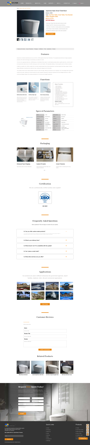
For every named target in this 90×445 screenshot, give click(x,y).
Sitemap (48, 440)
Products (48, 429)
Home (48, 427)
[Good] (27, 322)
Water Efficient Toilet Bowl (23, 374)
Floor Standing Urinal (80, 436)
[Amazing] (28, 322)
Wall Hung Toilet (79, 431)
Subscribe (9, 439)
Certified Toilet (79, 435)
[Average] (26, 322)
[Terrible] (24, 322)
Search (75, 3)
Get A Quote (50, 33)
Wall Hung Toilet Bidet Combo (67, 374)
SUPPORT (51, 3)
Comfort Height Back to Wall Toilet (37, 374)
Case (48, 433)
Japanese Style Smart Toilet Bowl (24, 8)
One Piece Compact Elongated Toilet (52, 374)
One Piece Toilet (79, 429)
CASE (45, 3)
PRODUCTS (28, 3)
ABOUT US (37, 3)
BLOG (58, 3)
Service (48, 435)
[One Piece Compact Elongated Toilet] (52, 367)
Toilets (77, 427)
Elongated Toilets (54, 16)
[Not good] (25, 322)
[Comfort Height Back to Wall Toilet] (37, 367)
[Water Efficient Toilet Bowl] (23, 367)
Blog (48, 436)
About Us (49, 431)
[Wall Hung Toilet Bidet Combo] (66, 367)
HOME (22, 3)
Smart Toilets (61, 15)
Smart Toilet (78, 433)
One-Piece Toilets (53, 15)
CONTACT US (67, 3)
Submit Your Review (45, 349)
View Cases (45, 304)
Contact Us (49, 438)
